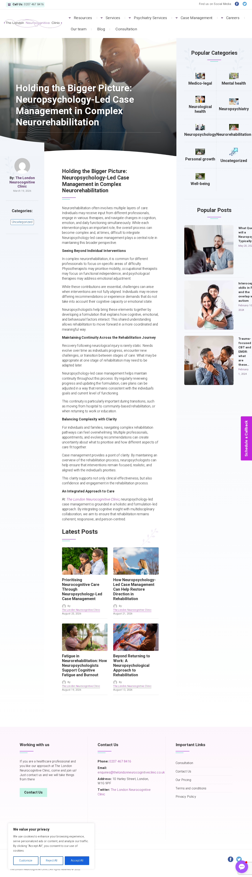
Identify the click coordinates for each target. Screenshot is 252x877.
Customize (25, 860)
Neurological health (200, 109)
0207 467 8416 (119, 761)
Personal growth (200, 159)
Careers (233, 18)
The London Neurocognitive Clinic (22, 182)
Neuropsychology (200, 134)
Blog (101, 29)
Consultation (126, 29)
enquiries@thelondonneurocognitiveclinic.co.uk (131, 772)
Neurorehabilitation (233, 134)
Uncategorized (22, 222)
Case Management (197, 18)
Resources (83, 18)
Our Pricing (183, 780)
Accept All (77, 860)
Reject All (51, 860)
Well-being (200, 184)
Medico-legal (200, 83)
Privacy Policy (186, 797)
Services (113, 18)
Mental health (234, 83)
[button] (241, 866)
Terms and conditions (191, 788)
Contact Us (33, 792)
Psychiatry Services (150, 18)
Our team (78, 29)
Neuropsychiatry (234, 109)
